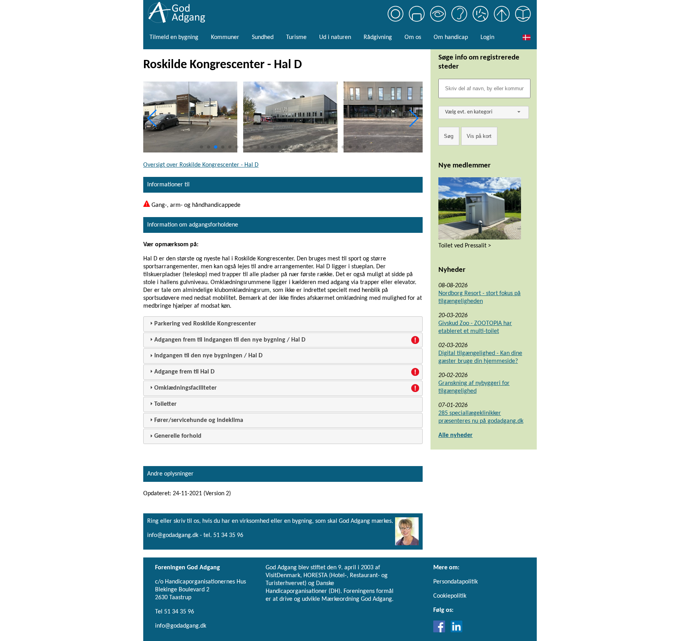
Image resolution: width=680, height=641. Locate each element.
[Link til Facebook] (441, 631)
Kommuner (225, 37)
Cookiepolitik (449, 596)
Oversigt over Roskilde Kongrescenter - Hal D (201, 165)
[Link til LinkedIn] (456, 631)
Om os (413, 37)
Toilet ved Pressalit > (464, 246)
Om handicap (451, 37)
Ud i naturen (335, 37)
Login (487, 37)
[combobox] (483, 112)
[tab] (283, 324)
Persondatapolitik (455, 582)
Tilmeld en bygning (174, 37)
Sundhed (262, 37)
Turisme (296, 37)
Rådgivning (378, 37)
